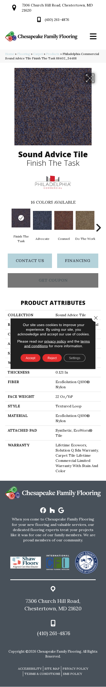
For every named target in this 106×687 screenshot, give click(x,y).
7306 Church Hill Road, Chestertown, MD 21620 (53, 605)
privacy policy (55, 341)
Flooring (23, 54)
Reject (52, 358)
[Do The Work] (85, 220)
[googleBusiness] (61, 510)
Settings (74, 358)
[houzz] (52, 510)
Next (98, 220)
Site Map (52, 668)
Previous (8, 220)
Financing (77, 260)
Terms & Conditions (42, 674)
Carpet (38, 54)
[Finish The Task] (21, 218)
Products (52, 54)
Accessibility (30, 668)
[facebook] (43, 510)
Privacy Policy (75, 668)
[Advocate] (42, 220)
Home (9, 54)
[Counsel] (63, 220)
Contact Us (30, 260)
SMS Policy (72, 674)
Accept (30, 358)
